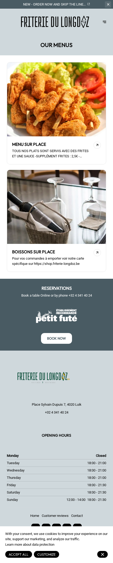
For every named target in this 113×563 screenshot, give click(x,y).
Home (34, 516)
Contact (77, 516)
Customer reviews (55, 516)
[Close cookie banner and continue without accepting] (102, 554)
